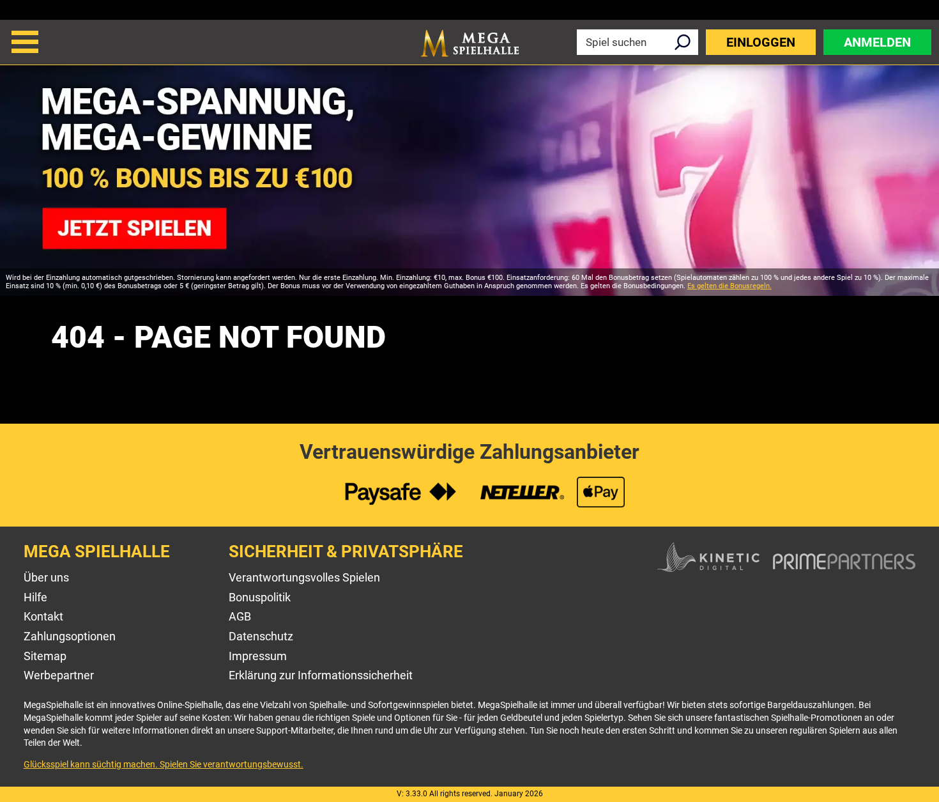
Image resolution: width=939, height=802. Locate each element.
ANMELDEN (877, 42)
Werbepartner (59, 675)
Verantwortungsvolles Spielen (304, 577)
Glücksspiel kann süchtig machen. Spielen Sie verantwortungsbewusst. (163, 764)
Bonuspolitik (260, 597)
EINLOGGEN (760, 42)
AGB (240, 616)
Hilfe (35, 597)
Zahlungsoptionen (70, 636)
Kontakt (43, 616)
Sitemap (45, 656)
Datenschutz (261, 636)
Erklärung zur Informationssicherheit (321, 675)
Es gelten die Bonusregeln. (729, 286)
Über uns (46, 577)
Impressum (258, 656)
